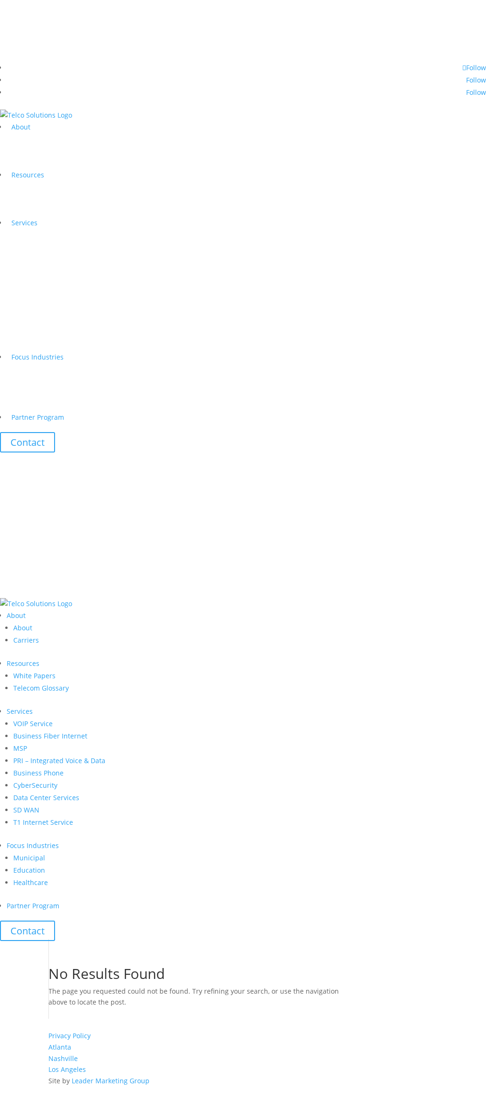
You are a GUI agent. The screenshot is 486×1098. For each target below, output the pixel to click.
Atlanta (59, 1047)
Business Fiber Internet (50, 735)
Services (24, 222)
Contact (27, 442)
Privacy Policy (69, 1035)
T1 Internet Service (43, 822)
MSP (20, 748)
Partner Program (37, 417)
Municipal (29, 857)
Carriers (26, 640)
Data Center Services (46, 797)
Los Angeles (67, 1069)
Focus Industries (37, 356)
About (20, 126)
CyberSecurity (35, 785)
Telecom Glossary (41, 687)
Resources (27, 174)
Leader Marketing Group (111, 1080)
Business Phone (38, 772)
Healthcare (30, 882)
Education (29, 870)
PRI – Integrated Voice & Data (59, 760)
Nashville (63, 1058)
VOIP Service (33, 723)
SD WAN (26, 809)
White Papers (34, 675)
